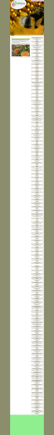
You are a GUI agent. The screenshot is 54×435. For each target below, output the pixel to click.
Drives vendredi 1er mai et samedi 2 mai (37, 343)
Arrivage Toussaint (37, 199)
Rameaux (37, 225)
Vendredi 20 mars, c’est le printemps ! (37, 353)
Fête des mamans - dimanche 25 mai (37, 62)
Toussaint (37, 95)
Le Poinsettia (37, 244)
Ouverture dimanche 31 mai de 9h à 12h (37, 38)
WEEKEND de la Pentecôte (37, 372)
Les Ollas (37, 220)
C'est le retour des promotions (37, 163)
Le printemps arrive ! (37, 409)
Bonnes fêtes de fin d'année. (37, 294)
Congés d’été (37, 398)
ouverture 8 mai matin (37, 64)
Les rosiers (37, 192)
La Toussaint (37, 55)
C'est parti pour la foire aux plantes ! (37, 400)
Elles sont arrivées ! (37, 236)
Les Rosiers (37, 253)
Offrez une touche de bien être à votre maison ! (37, 389)
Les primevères (37, 284)
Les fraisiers (37, 208)
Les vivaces (37, 69)
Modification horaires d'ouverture (37, 216)
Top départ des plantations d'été (37, 374)
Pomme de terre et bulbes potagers (37, 120)
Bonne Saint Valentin (37, 383)
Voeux (37, 124)
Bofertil (37, 166)
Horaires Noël (37, 242)
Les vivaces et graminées (37, 263)
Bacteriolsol (37, 67)
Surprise (37, 179)
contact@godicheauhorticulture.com (21, 415)
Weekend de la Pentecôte (37, 403)
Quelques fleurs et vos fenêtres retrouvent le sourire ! (37, 304)
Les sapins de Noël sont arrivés (37, 190)
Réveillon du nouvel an (37, 240)
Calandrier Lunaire (37, 185)
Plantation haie (37, 88)
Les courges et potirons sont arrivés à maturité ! (37, 261)
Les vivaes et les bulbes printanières (37, 168)
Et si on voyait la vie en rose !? (37, 300)
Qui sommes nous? (37, 402)
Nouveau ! (37, 310)
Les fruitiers (37, 251)
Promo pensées (37, 133)
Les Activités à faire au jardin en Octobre (37, 394)
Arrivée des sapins (37, 89)
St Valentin (37, 45)
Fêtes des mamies (37, 172)
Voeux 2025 (36, 80)
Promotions (36, 91)
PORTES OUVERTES (37, 407)
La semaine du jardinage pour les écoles (37, 227)
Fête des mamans (37, 222)
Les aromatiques (37, 272)
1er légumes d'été (37, 106)
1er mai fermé (37, 41)
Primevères (37, 78)
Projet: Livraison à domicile (36, 351)
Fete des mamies (37, 71)
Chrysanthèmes (37, 201)
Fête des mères (37, 144)
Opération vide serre (37, 139)
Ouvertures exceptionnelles (37, 326)
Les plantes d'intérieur (37, 266)
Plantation (37, 152)
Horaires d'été (37, 268)
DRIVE (37, 315)
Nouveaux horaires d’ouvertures (37, 334)
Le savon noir (37, 212)
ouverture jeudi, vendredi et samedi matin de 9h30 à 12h (37, 329)
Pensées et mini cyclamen (37, 203)
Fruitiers (37, 51)
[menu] (20, 35)
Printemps (37, 164)
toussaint (37, 93)
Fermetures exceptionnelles (37, 367)
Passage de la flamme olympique (37, 102)
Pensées (37, 97)
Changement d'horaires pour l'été (37, 368)
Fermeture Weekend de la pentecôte (37, 336)
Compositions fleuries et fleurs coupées (37, 82)
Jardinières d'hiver (37, 255)
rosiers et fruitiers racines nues (37, 119)
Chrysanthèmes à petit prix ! (37, 197)
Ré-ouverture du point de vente (37, 342)
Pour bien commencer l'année (37, 358)
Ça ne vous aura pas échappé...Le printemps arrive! (37, 280)
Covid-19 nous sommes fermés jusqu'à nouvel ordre (37, 356)
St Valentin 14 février (37, 413)
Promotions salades (37, 137)
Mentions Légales (13, 415)
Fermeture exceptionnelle (37, 363)
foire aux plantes (37, 100)
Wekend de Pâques (36, 161)
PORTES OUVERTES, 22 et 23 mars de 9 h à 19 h (37, 376)
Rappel (37, 170)
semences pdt (37, 77)
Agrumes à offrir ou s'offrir (37, 84)
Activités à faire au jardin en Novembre (37, 392)
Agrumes (37, 99)
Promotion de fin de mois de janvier (37, 117)
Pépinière (37, 142)
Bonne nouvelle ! (37, 318)
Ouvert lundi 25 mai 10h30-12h (37, 39)
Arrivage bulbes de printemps (37, 206)
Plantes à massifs (37, 150)
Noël (37, 126)
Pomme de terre (37, 177)
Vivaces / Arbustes (37, 56)
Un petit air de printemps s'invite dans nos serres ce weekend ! (37, 381)
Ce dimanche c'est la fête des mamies (37, 378)
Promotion (37, 174)
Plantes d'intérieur (37, 58)
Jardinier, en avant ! (37, 286)
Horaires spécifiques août (37, 60)
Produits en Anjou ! (37, 332)
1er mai (37, 66)
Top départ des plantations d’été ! (37, 224)
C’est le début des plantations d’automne (37, 322)
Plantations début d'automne (37, 135)
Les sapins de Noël (37, 130)
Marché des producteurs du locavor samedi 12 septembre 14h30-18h (37, 325)
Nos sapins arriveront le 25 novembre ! (37, 309)
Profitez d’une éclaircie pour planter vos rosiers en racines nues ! (37, 288)
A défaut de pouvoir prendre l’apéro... (37, 317)
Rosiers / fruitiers (37, 131)
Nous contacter (27, 35)
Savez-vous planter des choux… (37, 275)
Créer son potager (37, 183)
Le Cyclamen (37, 247)
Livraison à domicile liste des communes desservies (37, 348)
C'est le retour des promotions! (37, 157)
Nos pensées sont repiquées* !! (37, 210)
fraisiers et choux (37, 110)
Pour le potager (16, 35)
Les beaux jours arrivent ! (37, 274)
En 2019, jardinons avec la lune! (37, 384)
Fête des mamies (37, 231)
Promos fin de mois (36, 128)
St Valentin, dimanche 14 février (37, 282)
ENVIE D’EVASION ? (37, 296)
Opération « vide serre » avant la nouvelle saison (37, 214)
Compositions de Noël (37, 86)
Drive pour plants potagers (37, 345)
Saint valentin (37, 73)
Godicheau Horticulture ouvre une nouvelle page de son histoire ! (37, 47)
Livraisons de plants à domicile (37, 350)
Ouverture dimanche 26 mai (37, 104)
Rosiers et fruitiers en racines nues (36, 235)
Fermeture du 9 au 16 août (37, 331)
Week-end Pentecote (37, 148)
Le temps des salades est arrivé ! (37, 229)
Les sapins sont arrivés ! (37, 361)
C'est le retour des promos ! (37, 146)
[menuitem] (12, 35)
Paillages (37, 141)
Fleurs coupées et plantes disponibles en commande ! (37, 313)
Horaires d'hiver (37, 194)
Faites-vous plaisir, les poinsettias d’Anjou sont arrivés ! (37, 307)
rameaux (37, 108)
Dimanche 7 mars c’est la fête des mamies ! (37, 278)
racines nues (37, 75)
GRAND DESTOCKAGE (37, 49)
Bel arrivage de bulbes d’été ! (37, 338)
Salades (37, 113)
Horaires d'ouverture (37, 340)
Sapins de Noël (37, 249)
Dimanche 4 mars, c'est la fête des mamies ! (37, 411)
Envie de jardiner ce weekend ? (37, 320)
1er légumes (37, 159)
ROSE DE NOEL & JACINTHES (37, 246)
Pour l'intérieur (19, 35)
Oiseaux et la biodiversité (37, 195)
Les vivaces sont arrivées (37, 205)
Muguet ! (37, 155)
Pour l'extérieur (23, 35)
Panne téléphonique (37, 43)
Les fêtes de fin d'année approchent (37, 359)
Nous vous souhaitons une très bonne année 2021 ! (37, 293)
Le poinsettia (37, 188)
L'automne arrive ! (37, 396)
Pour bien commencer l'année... (37, 290)
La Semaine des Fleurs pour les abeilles (37, 370)
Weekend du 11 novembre (37, 53)
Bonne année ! (37, 238)
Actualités (13, 35)
